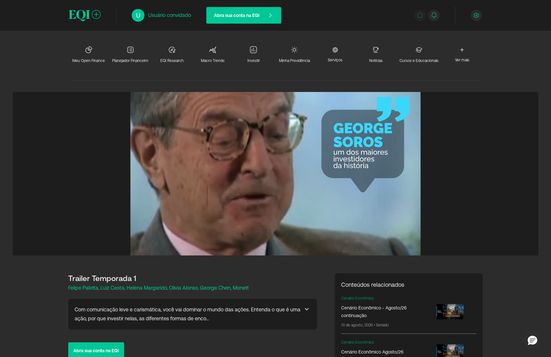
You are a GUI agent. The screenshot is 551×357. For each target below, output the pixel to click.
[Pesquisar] (420, 15)
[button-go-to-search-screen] (420, 15)
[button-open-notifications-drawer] (434, 15)
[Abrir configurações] (476, 15)
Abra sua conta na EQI (237, 15)
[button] (532, 340)
